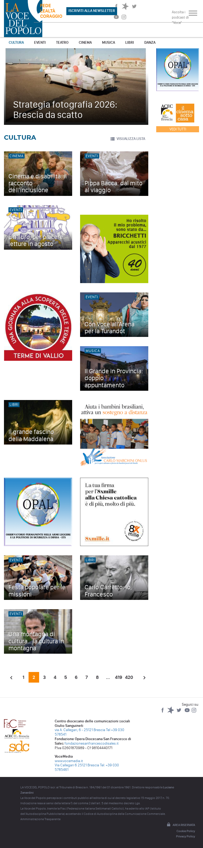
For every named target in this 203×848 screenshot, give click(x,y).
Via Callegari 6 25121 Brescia (77, 765)
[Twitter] (179, 712)
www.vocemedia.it (69, 761)
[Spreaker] (171, 712)
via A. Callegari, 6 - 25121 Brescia (80, 730)
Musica (108, 42)
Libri (129, 42)
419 (118, 677)
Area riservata (184, 825)
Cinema (85, 42)
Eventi (40, 42)
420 (129, 677)
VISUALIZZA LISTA (131, 139)
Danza (149, 42)
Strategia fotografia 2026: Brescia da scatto (65, 110)
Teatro (62, 42)
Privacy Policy (185, 836)
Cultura (16, 42)
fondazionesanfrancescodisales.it (91, 743)
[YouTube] (187, 712)
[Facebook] (163, 712)
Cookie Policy (186, 831)
